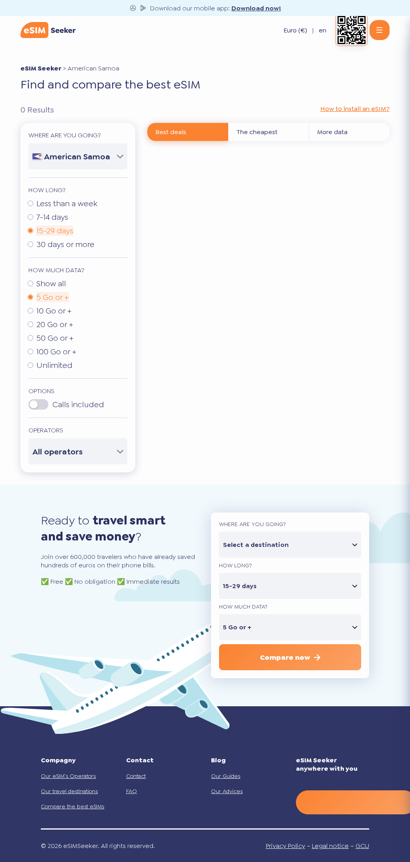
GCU (362, 846)
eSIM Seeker (40, 68)
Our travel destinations (69, 791)
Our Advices (227, 791)
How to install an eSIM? (355, 108)
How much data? (56, 270)
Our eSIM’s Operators (68, 776)
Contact (136, 776)
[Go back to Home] (48, 30)
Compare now (285, 657)
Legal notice (330, 846)
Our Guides (225, 776)
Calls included (78, 404)
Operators (45, 430)
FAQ (131, 791)
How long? (47, 190)
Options (41, 391)
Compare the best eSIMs (72, 806)
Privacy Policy (285, 846)
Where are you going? (64, 135)
